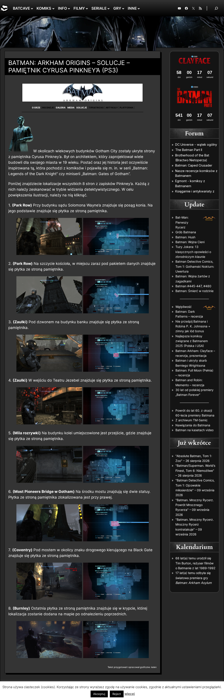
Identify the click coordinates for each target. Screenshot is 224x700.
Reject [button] (116, 694)
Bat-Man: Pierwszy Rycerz (182, 222)
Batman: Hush (185, 237)
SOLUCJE (81, 107)
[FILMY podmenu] (87, 8)
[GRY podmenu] (123, 8)
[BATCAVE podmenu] (32, 8)
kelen (154, 667)
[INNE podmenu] (139, 8)
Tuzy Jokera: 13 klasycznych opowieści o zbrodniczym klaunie (193, 251)
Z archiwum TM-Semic (191, 420)
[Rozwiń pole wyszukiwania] (216, 8)
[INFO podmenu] (69, 8)
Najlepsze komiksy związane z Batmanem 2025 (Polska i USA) (191, 341)
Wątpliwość (183, 307)
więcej (129, 694)
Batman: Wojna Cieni (190, 242)
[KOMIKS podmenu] (53, 8)
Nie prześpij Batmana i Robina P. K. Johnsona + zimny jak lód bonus (192, 326)
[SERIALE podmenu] (108, 8)
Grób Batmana (185, 232)
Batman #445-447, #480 (193, 286)
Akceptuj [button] (99, 694)
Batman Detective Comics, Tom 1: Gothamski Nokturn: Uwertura (194, 266)
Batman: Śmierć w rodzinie (194, 291)
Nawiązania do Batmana (192, 425)
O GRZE (36, 107)
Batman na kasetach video (194, 430)
